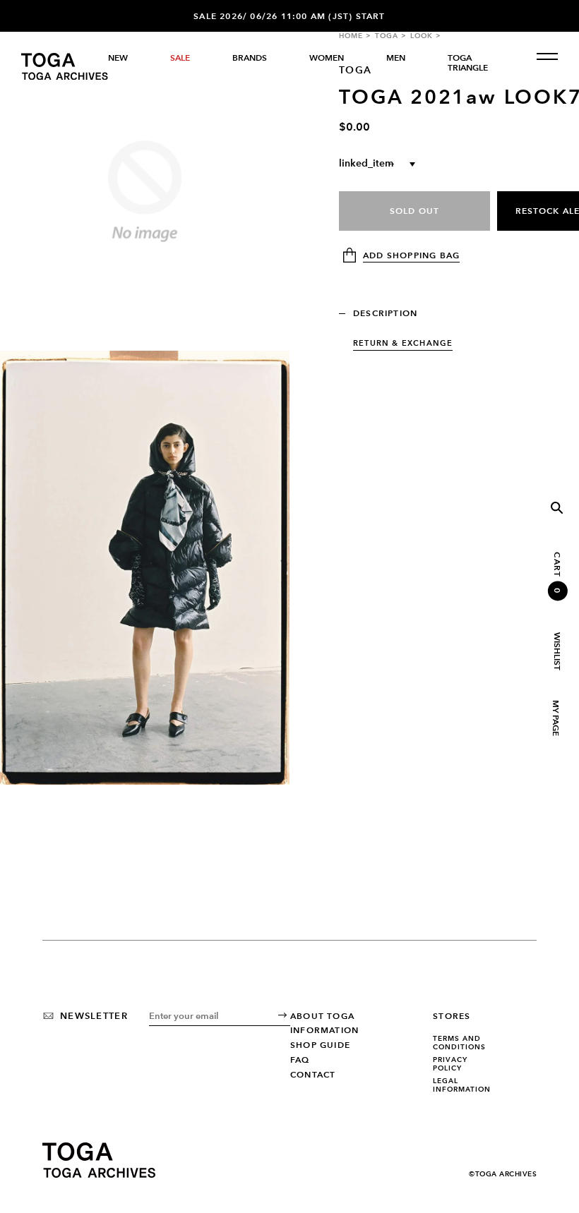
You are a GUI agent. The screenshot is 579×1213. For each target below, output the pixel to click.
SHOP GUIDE (320, 1045)
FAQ (300, 1060)
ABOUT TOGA (322, 1016)
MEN (395, 58)
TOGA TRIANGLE (468, 63)
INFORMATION (324, 1030)
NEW (118, 58)
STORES (451, 1016)
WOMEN (326, 58)
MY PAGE (555, 718)
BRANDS (249, 58)
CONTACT (312, 1075)
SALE (180, 58)
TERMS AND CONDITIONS (459, 1042)
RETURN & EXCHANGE (403, 343)
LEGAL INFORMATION (462, 1085)
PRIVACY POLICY (450, 1064)
